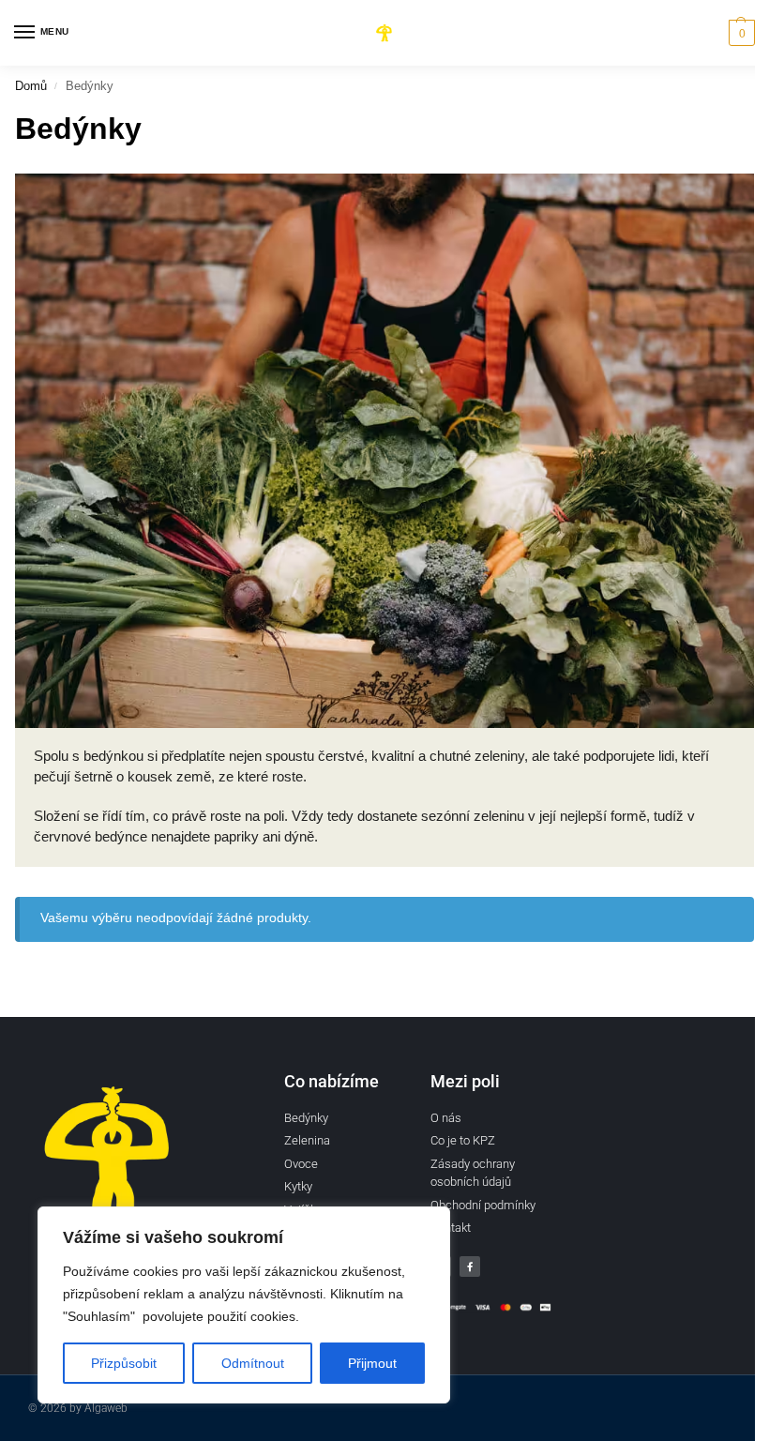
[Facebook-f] (470, 1266)
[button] (739, 33)
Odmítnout (252, 1363)
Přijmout (372, 1363)
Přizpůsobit (124, 1363)
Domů (31, 86)
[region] (244, 1304)
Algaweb (106, 1408)
